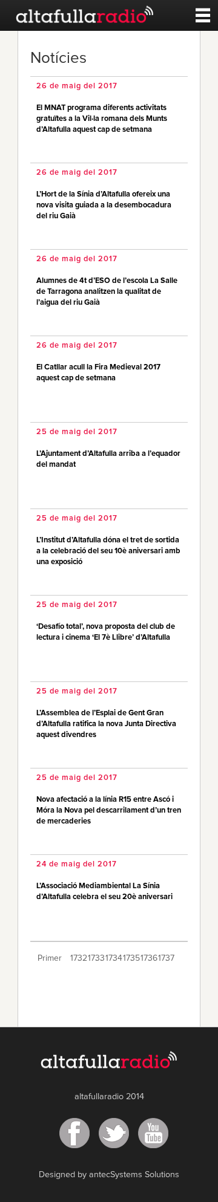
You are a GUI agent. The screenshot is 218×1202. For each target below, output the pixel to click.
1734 (113, 958)
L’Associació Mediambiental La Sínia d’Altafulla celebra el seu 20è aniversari (104, 891)
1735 (130, 958)
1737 (165, 958)
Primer (50, 958)
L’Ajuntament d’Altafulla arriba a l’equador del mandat (108, 459)
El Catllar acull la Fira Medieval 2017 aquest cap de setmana (98, 372)
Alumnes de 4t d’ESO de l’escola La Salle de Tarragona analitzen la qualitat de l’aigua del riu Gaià (106, 292)
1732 (77, 958)
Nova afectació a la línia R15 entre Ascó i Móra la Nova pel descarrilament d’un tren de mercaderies (108, 810)
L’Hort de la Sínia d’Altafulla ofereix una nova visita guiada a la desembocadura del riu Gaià (103, 205)
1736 (148, 958)
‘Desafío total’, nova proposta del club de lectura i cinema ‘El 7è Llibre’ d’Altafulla (105, 632)
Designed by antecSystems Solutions (109, 1175)
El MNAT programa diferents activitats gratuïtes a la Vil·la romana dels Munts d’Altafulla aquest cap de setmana (101, 119)
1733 (95, 958)
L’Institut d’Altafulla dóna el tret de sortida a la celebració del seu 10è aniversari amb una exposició (108, 551)
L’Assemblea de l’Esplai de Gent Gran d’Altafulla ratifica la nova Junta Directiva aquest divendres (106, 724)
